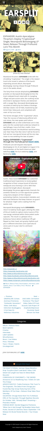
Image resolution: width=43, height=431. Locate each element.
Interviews (32, 284)
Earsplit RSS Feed (22, 364)
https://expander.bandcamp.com (15, 271)
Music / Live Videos (15, 285)
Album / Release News (12, 284)
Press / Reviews (26, 285)
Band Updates (23, 284)
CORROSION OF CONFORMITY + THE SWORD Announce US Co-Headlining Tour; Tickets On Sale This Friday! (21, 379)
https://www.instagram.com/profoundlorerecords (21, 280)
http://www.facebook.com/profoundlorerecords (20, 276)
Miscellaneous (8, 337)
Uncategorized (8, 346)
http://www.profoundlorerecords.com (17, 273)
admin (19, 50)
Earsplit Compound (20, 424)
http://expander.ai (10, 269)
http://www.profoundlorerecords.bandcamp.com (21, 278)
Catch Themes (27, 427)
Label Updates (8, 335)
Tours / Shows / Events (11, 344)
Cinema (5, 330)
